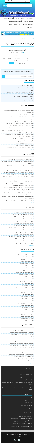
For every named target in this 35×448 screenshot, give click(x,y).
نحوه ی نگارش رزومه (14, 24)
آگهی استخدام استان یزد (28, 320)
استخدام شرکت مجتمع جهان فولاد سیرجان (24, 143)
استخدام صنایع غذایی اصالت (26, 374)
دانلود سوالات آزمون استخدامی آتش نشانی (24, 341)
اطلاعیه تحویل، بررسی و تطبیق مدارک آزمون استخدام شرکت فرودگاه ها (18, 187)
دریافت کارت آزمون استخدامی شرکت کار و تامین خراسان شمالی (20, 170)
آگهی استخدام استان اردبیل (27, 259)
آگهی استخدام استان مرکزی (27, 314)
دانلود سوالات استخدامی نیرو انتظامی (25, 352)
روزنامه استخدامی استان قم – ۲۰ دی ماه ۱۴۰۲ (23, 238)
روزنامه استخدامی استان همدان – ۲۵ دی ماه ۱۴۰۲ (22, 223)
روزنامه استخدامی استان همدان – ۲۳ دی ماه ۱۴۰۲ (22, 234)
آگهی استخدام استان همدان (27, 318)
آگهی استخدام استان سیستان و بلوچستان (24, 287)
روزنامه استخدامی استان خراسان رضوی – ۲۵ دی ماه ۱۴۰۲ (20, 219)
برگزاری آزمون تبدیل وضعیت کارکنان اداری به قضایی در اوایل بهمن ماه (18, 172)
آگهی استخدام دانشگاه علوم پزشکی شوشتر (24, 141)
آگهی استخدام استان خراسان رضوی (25, 276)
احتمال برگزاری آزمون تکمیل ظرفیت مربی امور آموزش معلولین (20, 159)
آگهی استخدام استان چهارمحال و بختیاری (24, 272)
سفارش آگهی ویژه (28, 21)
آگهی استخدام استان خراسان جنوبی (25, 274)
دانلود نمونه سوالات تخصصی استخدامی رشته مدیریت (22, 347)
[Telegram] (19, 440)
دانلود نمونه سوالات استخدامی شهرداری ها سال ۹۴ (22, 334)
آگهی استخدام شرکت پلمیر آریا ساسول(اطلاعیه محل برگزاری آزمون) (19, 134)
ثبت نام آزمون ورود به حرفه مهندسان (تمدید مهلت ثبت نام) (21, 127)
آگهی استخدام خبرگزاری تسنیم (17, 50)
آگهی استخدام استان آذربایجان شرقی (25, 254)
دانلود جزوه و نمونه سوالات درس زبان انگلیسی (23, 356)
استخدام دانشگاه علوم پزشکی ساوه (25, 136)
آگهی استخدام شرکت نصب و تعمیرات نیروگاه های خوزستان (20, 125)
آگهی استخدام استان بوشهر (27, 268)
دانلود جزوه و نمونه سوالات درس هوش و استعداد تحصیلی (21, 354)
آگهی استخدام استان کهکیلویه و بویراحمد (24, 303)
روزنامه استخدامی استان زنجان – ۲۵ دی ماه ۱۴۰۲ (22, 216)
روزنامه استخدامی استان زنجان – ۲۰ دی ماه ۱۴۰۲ (22, 243)
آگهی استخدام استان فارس (27, 290)
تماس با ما (29, 27)
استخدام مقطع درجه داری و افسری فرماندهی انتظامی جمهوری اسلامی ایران (17, 130)
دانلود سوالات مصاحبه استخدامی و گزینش (24, 350)
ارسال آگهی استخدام (8, 18)
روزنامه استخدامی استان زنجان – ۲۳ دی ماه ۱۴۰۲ (22, 232)
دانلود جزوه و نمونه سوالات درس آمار (25, 358)
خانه (33, 38)
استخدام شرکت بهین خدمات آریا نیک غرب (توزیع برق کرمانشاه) (20, 147)
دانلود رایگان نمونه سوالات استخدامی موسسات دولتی (22, 361)
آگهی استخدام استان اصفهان (27, 261)
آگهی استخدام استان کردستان (26, 296)
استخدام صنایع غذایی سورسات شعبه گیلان (23, 380)
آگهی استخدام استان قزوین (27, 292)
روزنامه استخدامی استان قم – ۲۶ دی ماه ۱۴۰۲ (23, 212)
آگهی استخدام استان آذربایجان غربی (25, 257)
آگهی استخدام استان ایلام (27, 265)
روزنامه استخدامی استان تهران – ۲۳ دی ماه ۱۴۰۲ (22, 230)
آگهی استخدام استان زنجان (27, 283)
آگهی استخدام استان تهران (27, 270)
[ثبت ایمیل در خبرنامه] (3, 76)
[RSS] (15, 440)
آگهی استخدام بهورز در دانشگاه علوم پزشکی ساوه (22, 138)
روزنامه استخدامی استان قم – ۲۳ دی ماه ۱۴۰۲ (23, 225)
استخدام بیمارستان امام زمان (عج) (25, 377)
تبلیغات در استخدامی (27, 24)
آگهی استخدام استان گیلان (27, 307)
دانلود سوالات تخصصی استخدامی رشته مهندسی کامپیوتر (21, 343)
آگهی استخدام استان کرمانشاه (26, 301)
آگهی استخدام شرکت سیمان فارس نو (25, 114)
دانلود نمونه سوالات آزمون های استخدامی (23, 372)
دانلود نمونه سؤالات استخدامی (25, 405)
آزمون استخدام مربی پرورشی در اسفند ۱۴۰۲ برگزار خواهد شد (20, 174)
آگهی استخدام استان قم (28, 294)
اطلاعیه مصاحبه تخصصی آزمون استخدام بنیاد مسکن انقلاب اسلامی (19, 183)
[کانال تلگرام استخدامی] (17, 33)
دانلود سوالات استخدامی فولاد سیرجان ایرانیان (23, 330)
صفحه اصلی (29, 18)
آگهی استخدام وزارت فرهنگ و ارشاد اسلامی (24, 132)
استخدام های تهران (28, 400)
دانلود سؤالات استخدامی (15, 21)
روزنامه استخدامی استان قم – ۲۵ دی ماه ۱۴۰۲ (23, 221)
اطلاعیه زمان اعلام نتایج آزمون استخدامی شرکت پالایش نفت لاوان (19, 189)
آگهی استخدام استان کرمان (27, 298)
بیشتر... (31, 149)
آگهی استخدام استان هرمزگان (27, 316)
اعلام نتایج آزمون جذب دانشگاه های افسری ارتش (23, 185)
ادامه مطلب (11, 63)
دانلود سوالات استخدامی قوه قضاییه (25, 339)
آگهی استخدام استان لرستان (27, 309)
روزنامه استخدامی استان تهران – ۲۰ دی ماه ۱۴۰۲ (22, 241)
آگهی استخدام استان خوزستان (26, 281)
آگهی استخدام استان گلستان (27, 305)
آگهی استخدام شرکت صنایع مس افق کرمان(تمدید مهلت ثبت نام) (19, 123)
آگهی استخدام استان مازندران (26, 312)
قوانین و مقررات (20, 18)
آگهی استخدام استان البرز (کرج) (26, 263)
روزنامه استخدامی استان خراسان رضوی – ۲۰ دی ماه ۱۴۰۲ (20, 236)
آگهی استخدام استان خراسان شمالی (25, 279)
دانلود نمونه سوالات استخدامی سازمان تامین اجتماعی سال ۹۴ (20, 332)
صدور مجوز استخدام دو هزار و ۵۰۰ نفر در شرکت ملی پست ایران (19, 200)
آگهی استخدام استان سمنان (27, 285)
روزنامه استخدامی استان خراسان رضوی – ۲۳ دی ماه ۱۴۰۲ (20, 227)
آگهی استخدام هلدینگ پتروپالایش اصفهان (24, 145)
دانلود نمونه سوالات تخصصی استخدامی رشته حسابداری (21, 345)
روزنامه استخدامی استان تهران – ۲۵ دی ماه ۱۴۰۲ (22, 214)
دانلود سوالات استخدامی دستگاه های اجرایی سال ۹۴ (22, 336)
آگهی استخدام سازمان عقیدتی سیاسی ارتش (24, 121)
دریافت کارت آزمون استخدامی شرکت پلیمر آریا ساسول (21, 181)
